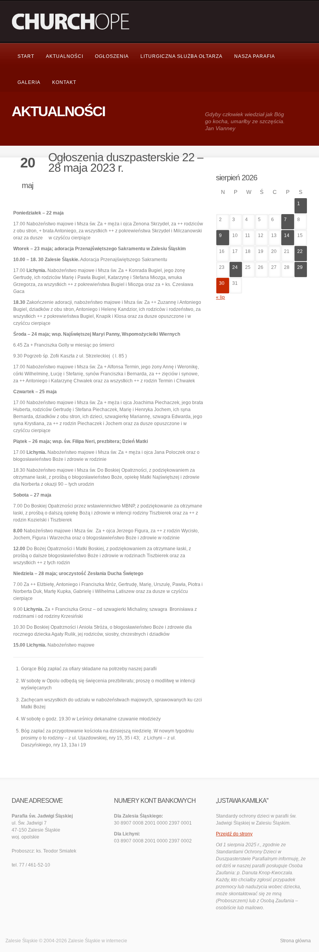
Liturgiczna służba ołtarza (181, 56)
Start (26, 56)
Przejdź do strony (234, 834)
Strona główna (295, 940)
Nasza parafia (254, 56)
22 (300, 251)
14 (286, 235)
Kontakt (64, 82)
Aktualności (64, 56)
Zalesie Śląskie (84, 940)
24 (235, 267)
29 (300, 267)
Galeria (29, 82)
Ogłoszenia (112, 56)
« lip (220, 297)
